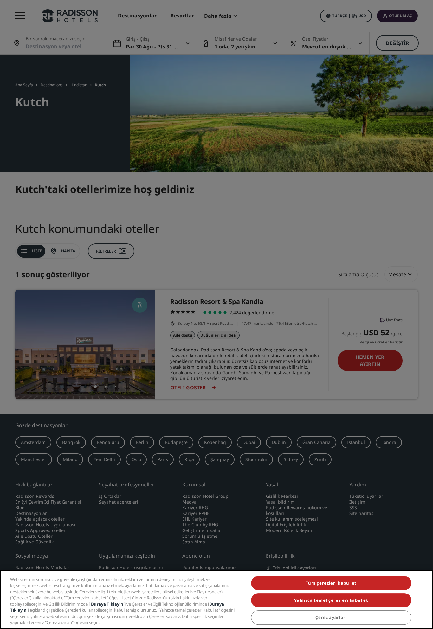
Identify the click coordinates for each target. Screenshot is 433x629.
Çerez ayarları (331, 617)
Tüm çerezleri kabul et (331, 583)
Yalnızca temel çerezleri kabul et (331, 600)
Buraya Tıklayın (107, 604)
